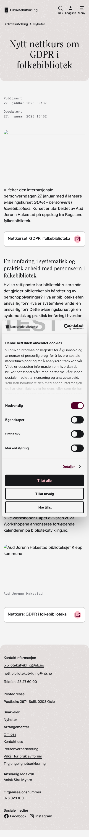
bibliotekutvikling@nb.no (24, 665)
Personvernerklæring (21, 749)
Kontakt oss (13, 741)
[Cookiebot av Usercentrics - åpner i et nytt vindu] (64, 327)
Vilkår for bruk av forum (23, 756)
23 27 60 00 (27, 682)
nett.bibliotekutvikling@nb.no (28, 673)
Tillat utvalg (44, 494)
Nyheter (10, 719)
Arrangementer (16, 727)
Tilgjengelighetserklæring (25, 763)
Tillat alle (44, 480)
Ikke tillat (44, 507)
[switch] (77, 419)
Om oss (10, 734)
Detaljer (69, 467)
